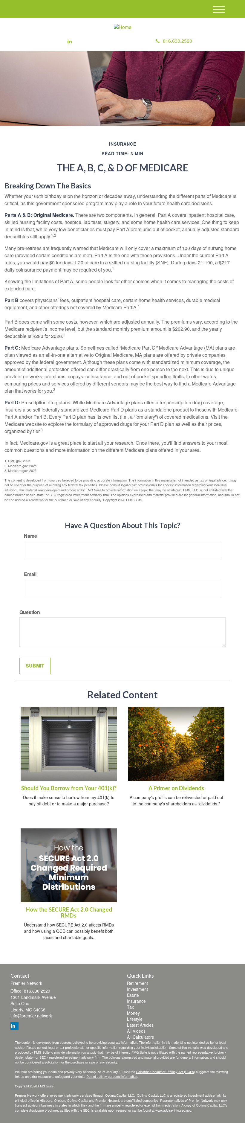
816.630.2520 (177, 40)
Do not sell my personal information (111, 1076)
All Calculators (140, 1037)
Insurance (136, 1001)
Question (29, 612)
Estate (133, 995)
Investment (137, 989)
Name (30, 536)
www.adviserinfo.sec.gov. (173, 1110)
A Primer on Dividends (176, 788)
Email (30, 574)
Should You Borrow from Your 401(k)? (69, 788)
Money (133, 1013)
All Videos (136, 1031)
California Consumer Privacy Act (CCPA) (165, 1071)
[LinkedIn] (70, 41)
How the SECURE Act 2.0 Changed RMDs (69, 912)
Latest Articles (140, 1025)
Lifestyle (135, 1019)
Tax (130, 1007)
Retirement (137, 983)
